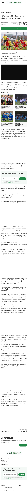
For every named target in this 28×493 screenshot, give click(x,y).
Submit (22, 179)
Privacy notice (10, 182)
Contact (3, 460)
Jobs (2, 463)
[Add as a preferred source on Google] (14, 23)
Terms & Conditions (6, 458)
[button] (3, 2)
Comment (23, 445)
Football (8, 12)
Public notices (4, 464)
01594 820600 (8, 487)
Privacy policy (4, 461)
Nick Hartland (5, 22)
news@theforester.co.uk (9, 490)
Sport (2, 12)
